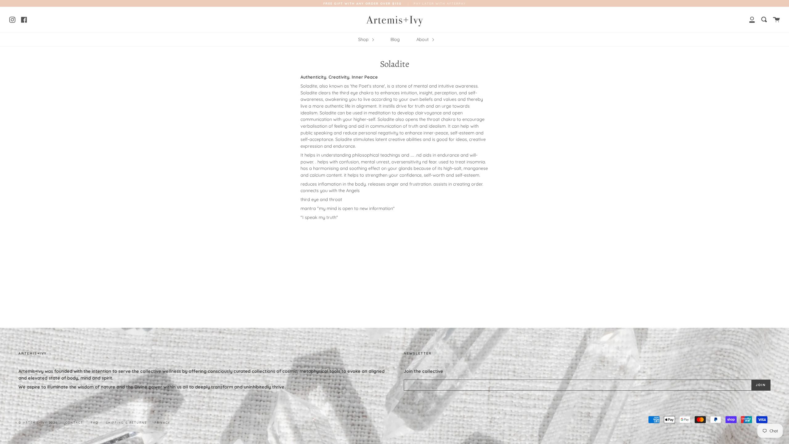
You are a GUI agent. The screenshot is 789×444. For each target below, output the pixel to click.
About (423, 39)
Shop (364, 39)
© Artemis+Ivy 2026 (38, 422)
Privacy (162, 422)
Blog (395, 39)
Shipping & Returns (126, 422)
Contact (74, 422)
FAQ (94, 422)
